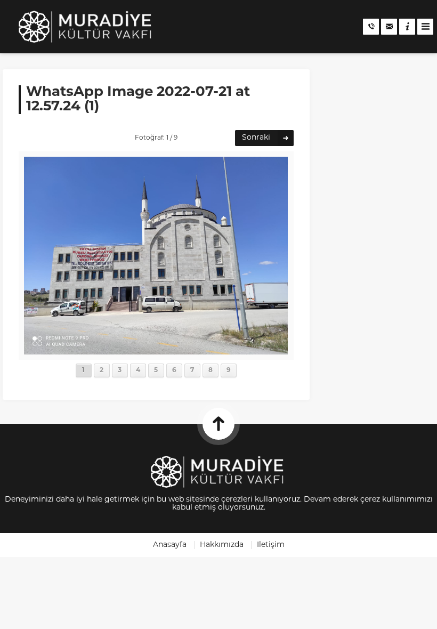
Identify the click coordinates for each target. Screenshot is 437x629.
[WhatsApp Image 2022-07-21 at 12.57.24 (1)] (156, 350)
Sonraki (256, 138)
